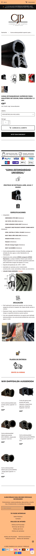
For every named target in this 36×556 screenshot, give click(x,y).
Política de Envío (18, 529)
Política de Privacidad (18, 524)
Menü (5, 2)
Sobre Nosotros (18, 516)
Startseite (4, 32)
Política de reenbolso (18, 531)
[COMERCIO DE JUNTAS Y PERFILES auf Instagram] (33, 542)
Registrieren (30, 508)
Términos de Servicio (18, 526)
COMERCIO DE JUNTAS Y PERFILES (18, 546)
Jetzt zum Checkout (18, 134)
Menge (3, 119)
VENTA (3, 111)
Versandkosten (15, 106)
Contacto (18, 518)
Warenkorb (31, 2)
